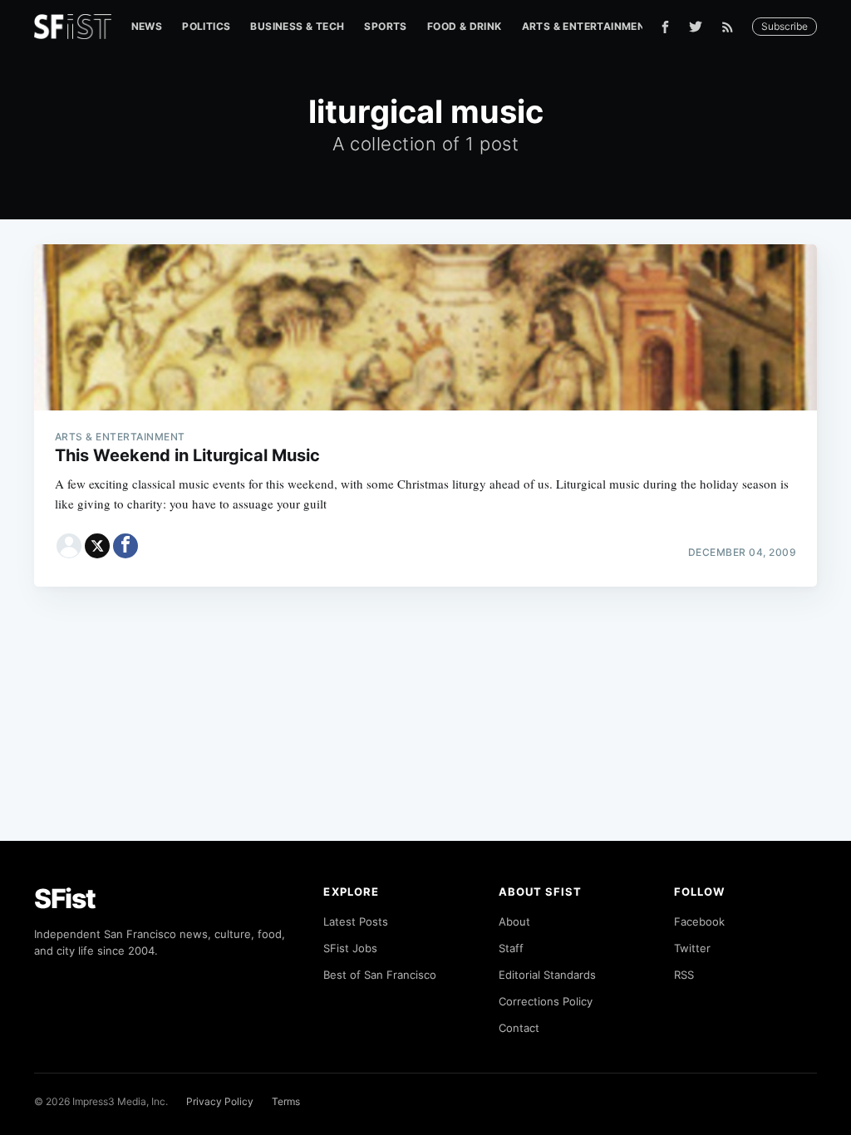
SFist (65, 898)
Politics (206, 26)
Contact (519, 1027)
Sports (385, 26)
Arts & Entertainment (587, 26)
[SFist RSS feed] (731, 27)
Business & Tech (297, 26)
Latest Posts (355, 921)
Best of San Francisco (379, 974)
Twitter (692, 948)
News (147, 26)
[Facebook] (665, 27)
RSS (684, 974)
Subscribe (784, 26)
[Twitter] (695, 26)
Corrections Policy (546, 1001)
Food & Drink (464, 26)
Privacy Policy (219, 1101)
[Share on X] (97, 546)
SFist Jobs (350, 948)
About (514, 921)
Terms (286, 1101)
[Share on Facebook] (125, 546)
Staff (511, 948)
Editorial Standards (547, 974)
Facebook (699, 921)
